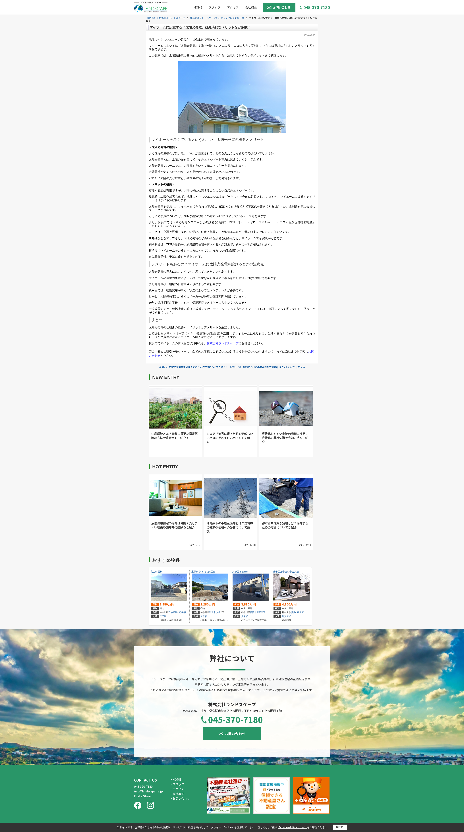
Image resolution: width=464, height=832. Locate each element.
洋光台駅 (286, 616)
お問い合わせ (281, 7)
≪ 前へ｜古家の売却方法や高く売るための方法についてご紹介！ (193, 367)
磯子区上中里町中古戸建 (286, 571)
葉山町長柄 (156, 571)
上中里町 (308, 612)
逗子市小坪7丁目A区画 (203, 571)
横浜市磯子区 (297, 612)
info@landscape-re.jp (148, 791)
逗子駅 (163, 616)
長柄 (183, 612)
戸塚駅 (244, 616)
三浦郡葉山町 (174, 612)
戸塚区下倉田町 (240, 571)
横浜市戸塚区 (256, 612)
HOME (198, 7)
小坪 (218, 612)
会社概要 (251, 7)
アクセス (233, 7)
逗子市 (212, 612)
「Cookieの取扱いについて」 (292, 827)
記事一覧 (235, 367)
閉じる (339, 827)
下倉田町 (267, 612)
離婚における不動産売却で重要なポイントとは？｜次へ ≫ (274, 367)
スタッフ (214, 7)
